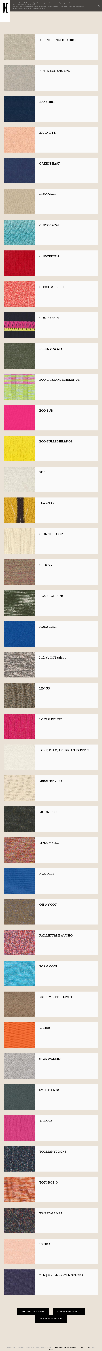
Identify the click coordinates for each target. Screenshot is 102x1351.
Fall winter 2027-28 (33, 1311)
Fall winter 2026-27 (51, 1319)
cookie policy (31, 4)
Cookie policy (83, 1347)
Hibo (51, 1350)
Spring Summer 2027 (68, 1311)
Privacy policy (70, 1347)
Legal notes (58, 1347)
